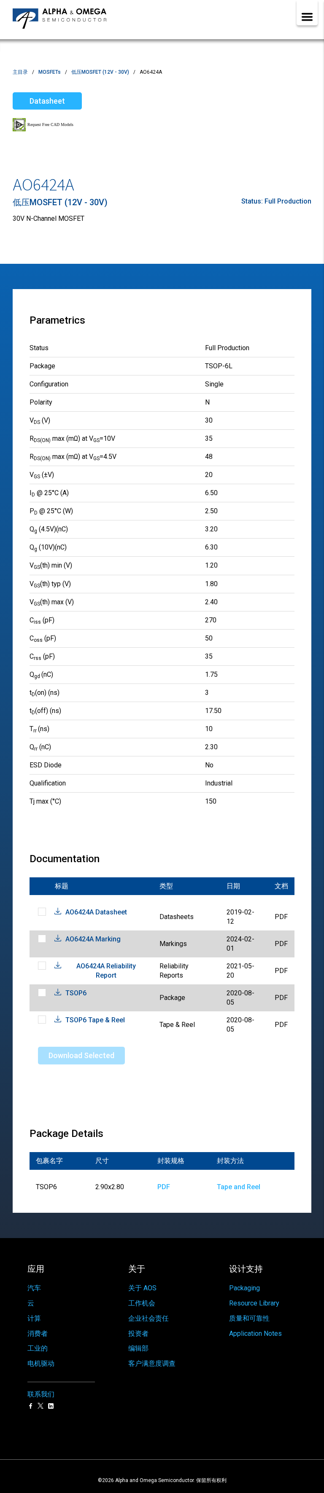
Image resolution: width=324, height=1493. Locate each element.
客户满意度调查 (152, 1363)
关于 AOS (142, 1288)
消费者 (37, 1333)
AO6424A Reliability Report (106, 970)
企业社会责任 (148, 1318)
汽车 (34, 1288)
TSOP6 (75, 993)
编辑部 (138, 1348)
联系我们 (40, 1394)
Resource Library (254, 1303)
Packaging (244, 1288)
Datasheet (47, 100)
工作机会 (141, 1303)
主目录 (20, 72)
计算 (34, 1318)
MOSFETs (49, 72)
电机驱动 (40, 1363)
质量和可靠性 (249, 1318)
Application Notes (255, 1333)
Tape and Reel (238, 1187)
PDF (163, 1187)
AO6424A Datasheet (96, 912)
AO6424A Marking (93, 939)
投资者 (138, 1333)
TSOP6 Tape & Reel (95, 1020)
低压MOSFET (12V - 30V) (100, 72)
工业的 (37, 1348)
